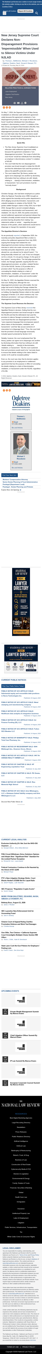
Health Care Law (21, 1197)
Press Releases (21, 1132)
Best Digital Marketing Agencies (21, 1118)
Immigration (21, 1202)
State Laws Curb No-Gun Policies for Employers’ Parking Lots (20, 947)
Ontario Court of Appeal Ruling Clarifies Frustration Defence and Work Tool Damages (18, 923)
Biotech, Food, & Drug (21, 1155)
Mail (19, 103)
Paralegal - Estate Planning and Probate (18, 487)
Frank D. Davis (8, 950)
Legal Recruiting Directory (21, 1122)
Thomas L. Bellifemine (13, 61)
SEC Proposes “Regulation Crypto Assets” (18, 889)
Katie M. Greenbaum (20, 939)
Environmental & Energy (21, 1178)
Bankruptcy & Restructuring (21, 1150)
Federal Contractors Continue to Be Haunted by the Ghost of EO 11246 (20, 868)
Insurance (21, 1209)
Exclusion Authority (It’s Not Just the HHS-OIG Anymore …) (19, 844)
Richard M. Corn (9, 861)
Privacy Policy (34, 1255)
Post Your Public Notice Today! (13, 686)
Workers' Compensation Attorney (15, 479)
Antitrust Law (21, 1146)
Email (16, 422)
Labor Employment (11, 91)
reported (17, 235)
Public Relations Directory (21, 1136)
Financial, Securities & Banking (21, 1188)
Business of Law (21, 1160)
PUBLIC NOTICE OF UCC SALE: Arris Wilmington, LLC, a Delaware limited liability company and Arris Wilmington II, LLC (20, 793)
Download (22, 103)
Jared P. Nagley (8, 883)
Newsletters (21, 1127)
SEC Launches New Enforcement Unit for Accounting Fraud (17, 912)
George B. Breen (9, 848)
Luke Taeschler (19, 883)
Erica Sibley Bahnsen (21, 848)
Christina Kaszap (9, 926)
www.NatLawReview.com (10, 1263)
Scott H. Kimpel (8, 891)
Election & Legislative (21, 1174)
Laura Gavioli (19, 861)
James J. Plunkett (9, 905)
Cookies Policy (7, 6)
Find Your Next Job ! (9, 475)
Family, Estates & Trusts (21, 1183)
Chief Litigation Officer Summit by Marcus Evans (23, 1036)
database (34, 1259)
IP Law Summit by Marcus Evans (23, 1061)
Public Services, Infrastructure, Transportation (21, 1227)
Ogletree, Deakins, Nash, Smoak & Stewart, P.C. (20, 63)
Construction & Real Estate (21, 1164)
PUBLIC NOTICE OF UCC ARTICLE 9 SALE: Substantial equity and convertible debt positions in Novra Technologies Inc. (20, 693)
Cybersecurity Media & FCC (21, 1169)
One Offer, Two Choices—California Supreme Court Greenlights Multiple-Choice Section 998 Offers (19, 935)
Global (21, 1192)
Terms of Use (23, 1255)
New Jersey (8, 97)
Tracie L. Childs (8, 939)
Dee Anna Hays (19, 950)
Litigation (21, 1223)
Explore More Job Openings (10, 490)
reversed (29, 308)
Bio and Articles (17, 428)
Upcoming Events (10, 991)
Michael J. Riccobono (29, 61)
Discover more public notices (11, 802)
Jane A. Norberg (9, 915)
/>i (25, 103)
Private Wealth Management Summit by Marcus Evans (24, 1012)
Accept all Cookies (9, 11)
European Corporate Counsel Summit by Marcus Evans (25, 1084)
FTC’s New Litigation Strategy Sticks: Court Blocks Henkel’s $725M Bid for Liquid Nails (18, 879)
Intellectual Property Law (21, 1213)
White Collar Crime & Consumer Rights (21, 1237)
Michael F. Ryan (8, 872)
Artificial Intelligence (21, 1141)
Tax (21, 1232)
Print (15, 103)
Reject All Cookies (25, 11)
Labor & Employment (21, 1218)
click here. (33, 1340)
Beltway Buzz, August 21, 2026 (13, 902)
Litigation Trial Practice (12, 94)
